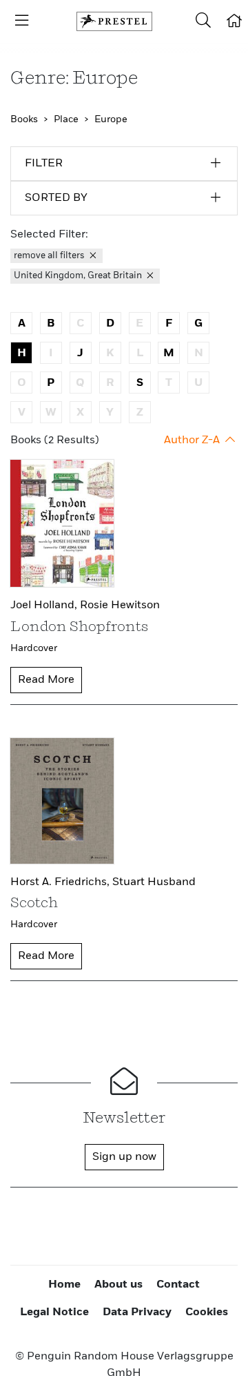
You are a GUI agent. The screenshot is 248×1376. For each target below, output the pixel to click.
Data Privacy (137, 1312)
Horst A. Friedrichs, (61, 882)
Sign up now (124, 1157)
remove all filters (50, 255)
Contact (178, 1284)
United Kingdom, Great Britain (79, 275)
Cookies (206, 1312)
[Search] (203, 21)
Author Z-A (193, 440)
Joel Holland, (45, 605)
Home (64, 1284)
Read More (46, 680)
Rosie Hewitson (120, 605)
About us (118, 1284)
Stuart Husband (154, 882)
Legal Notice (54, 1312)
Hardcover (33, 648)
